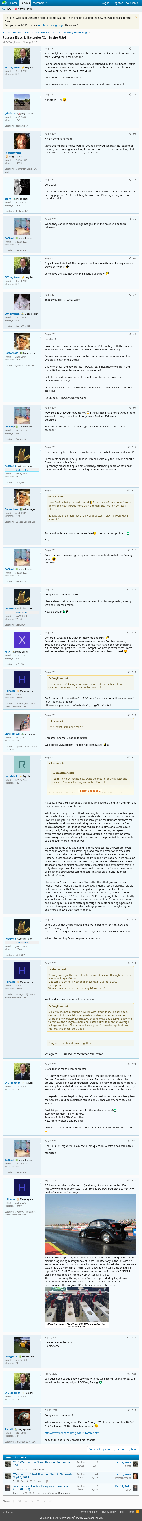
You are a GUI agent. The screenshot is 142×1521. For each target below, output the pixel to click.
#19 (134, 962)
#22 (134, 1180)
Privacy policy (108, 1511)
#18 (134, 919)
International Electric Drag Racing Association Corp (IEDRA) (43, 1487)
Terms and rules (88, 1511)
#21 (134, 1141)
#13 (134, 589)
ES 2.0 (9, 1511)
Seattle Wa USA (22, 326)
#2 (134, 94)
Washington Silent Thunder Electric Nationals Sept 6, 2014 (42, 1475)
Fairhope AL (21, 250)
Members (38, 3)
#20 (134, 1063)
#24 (134, 1373)
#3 (134, 133)
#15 (134, 672)
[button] (47, 3)
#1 (134, 48)
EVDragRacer (13, 42)
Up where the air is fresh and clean (21, 748)
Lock (15, 1493)
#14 (134, 632)
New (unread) (25, 8)
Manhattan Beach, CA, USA (20, 170)
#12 (134, 550)
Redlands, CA (21, 211)
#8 (134, 334)
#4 (134, 179)
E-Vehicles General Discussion (53, 1493)
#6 (134, 258)
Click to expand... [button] (90, 790)
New (8, 8)
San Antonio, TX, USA (25, 1441)
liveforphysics (123, 1477)
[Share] (129, 48)
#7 (134, 294)
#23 (134, 1337)
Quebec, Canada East (25, 365)
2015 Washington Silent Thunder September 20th (42, 1463)
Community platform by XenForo (71, 1517)
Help (121, 1511)
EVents (40, 1469)
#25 (134, 1410)
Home (13, 3)
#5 (134, 219)
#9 (134, 407)
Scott (16, 1469)
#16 (134, 715)
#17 (134, 757)
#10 (134, 447)
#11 (134, 490)
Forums (25, 3)
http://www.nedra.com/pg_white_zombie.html (72, 1433)
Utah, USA (20, 482)
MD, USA (19, 664)
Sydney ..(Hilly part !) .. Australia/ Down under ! (20, 705)
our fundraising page (50, 25)
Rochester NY (21, 125)
